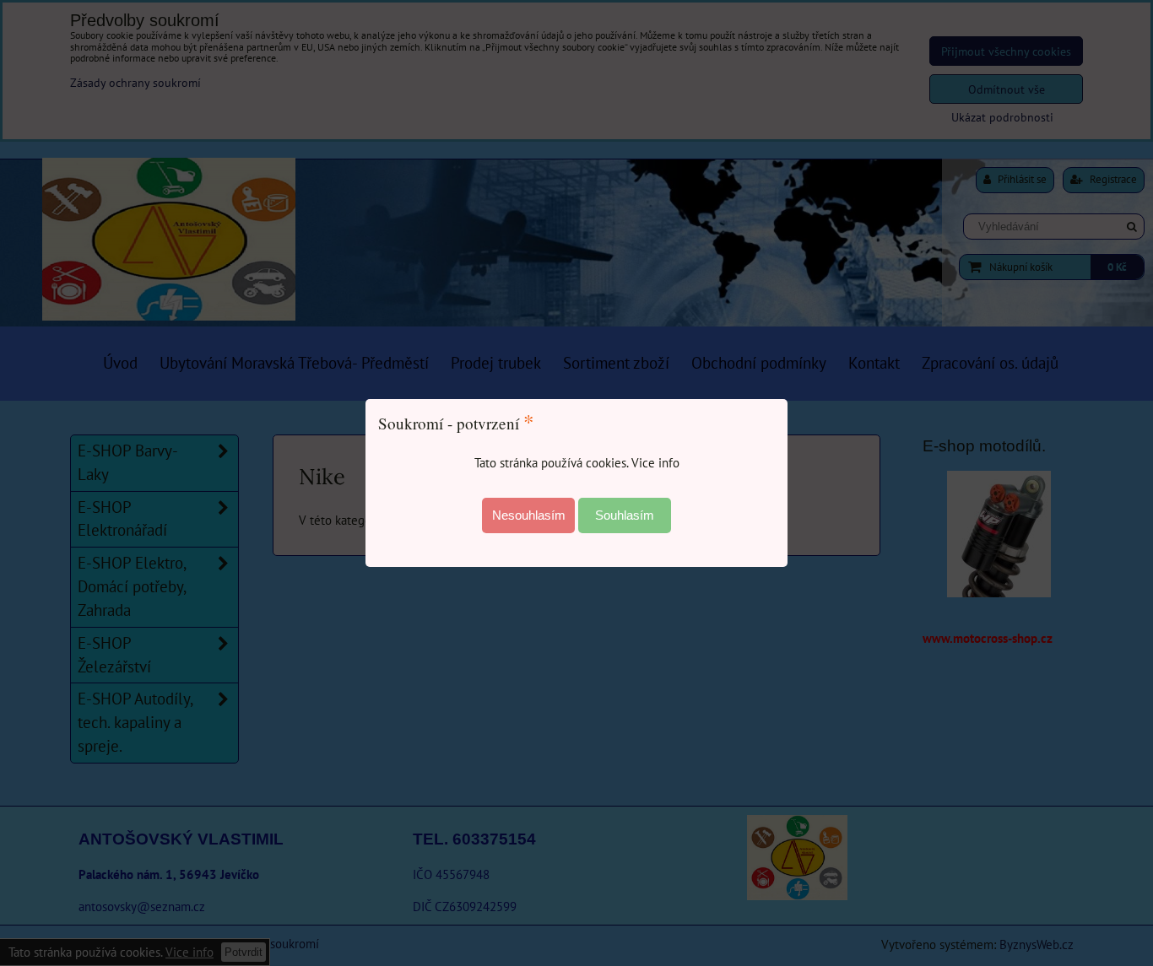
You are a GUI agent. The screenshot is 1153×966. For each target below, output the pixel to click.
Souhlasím (624, 515)
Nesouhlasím (529, 515)
